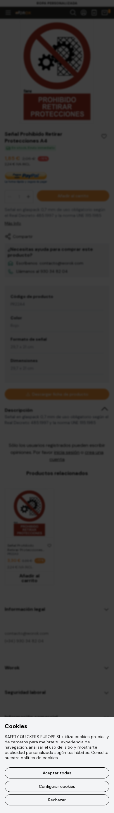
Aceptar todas (57, 773)
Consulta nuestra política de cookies (56, 755)
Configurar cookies (57, 786)
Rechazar (57, 799)
